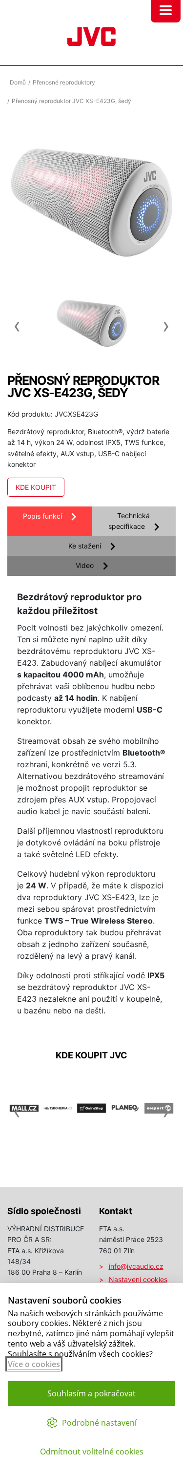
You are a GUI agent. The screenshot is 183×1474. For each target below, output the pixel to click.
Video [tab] (85, 565)
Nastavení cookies (138, 1279)
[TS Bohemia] (58, 1142)
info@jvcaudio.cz (136, 1266)
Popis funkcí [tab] (42, 516)
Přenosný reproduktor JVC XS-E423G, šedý (71, 101)
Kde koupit (36, 487)
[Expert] (159, 1142)
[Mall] (24, 1142)
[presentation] (17, 321)
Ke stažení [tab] (84, 546)
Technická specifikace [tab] (129, 520)
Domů (18, 82)
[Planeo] (125, 1142)
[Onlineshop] (91, 1142)
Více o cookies (34, 1364)
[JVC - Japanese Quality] (91, 35)
